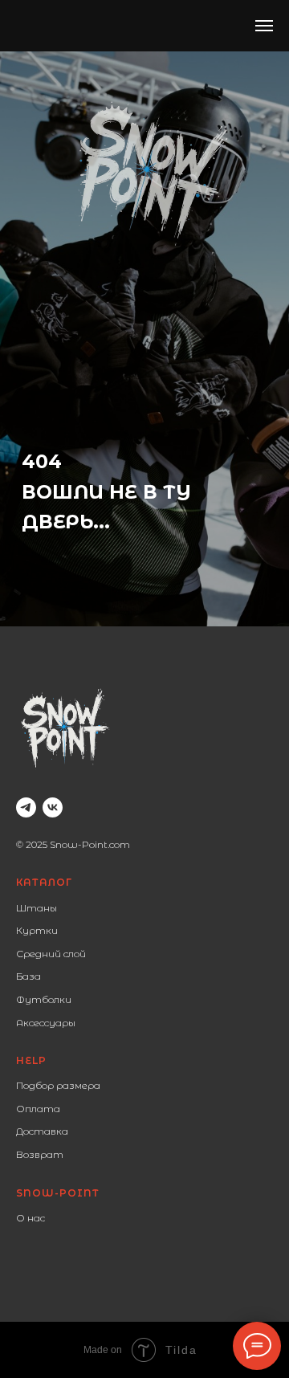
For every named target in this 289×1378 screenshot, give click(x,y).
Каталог (44, 882)
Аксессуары (45, 1023)
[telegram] (26, 807)
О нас (30, 1218)
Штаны (36, 908)
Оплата (38, 1109)
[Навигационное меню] (264, 25)
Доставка (42, 1131)
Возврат (39, 1154)
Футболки (43, 999)
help (31, 1060)
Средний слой (51, 954)
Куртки (37, 930)
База (28, 976)
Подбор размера (58, 1085)
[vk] (53, 807)
